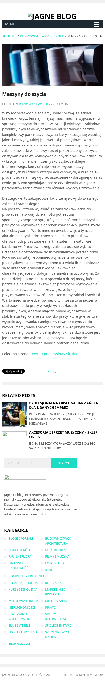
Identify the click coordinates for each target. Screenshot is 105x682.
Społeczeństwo (58, 625)
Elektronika (55, 550)
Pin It (51, 371)
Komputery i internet (26, 576)
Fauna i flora (20, 556)
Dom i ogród (19, 550)
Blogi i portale (21, 538)
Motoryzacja (56, 601)
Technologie (19, 643)
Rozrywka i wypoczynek (38, 104)
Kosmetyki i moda (23, 583)
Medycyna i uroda (24, 601)
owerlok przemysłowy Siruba (53, 353)
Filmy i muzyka (57, 556)
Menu (10, 24)
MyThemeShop (91, 674)
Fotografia (54, 563)
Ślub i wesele (19, 625)
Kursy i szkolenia (23, 589)
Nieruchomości (22, 607)
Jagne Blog (11, 674)
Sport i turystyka (23, 632)
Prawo (50, 607)
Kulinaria (53, 583)
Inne (49, 569)
